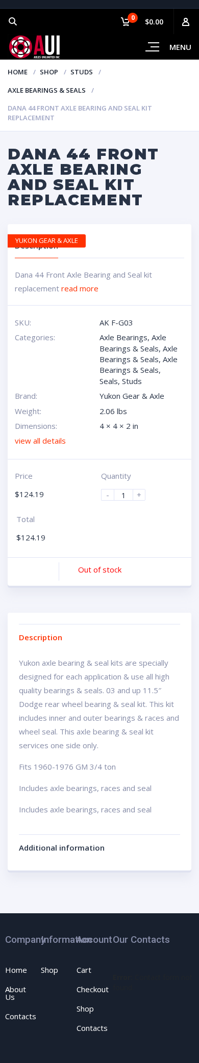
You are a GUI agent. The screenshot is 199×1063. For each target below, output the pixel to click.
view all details (40, 440)
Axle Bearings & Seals (47, 90)
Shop (49, 71)
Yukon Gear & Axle (132, 396)
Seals (109, 381)
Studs (81, 71)
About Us (15, 993)
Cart (84, 970)
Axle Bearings (123, 337)
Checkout (93, 989)
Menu (180, 47)
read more (79, 288)
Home (18, 71)
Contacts (20, 1016)
